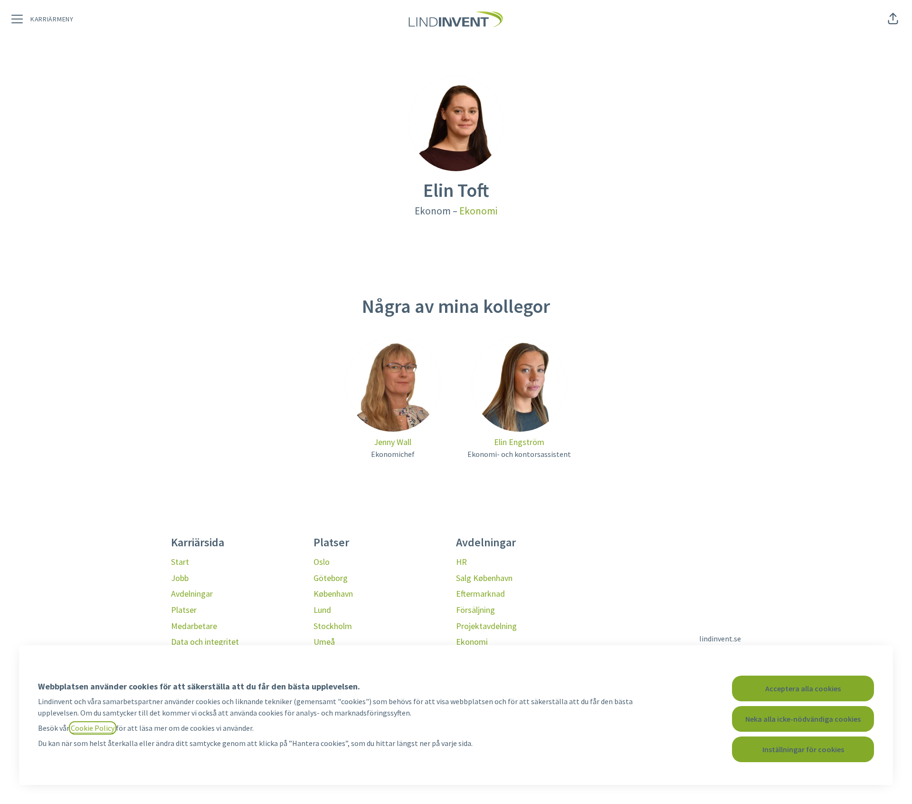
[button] (893, 19)
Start (180, 561)
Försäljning (475, 609)
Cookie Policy (92, 728)
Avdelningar (192, 593)
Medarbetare (194, 625)
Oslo (322, 561)
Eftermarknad (480, 593)
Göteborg (331, 577)
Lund (322, 609)
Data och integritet (205, 641)
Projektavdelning (486, 625)
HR (461, 561)
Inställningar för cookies (803, 749)
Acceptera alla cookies (803, 688)
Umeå (324, 641)
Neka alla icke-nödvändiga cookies (803, 719)
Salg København (484, 577)
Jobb (180, 577)
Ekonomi (478, 210)
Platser (184, 609)
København (333, 593)
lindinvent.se (720, 638)
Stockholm (333, 625)
